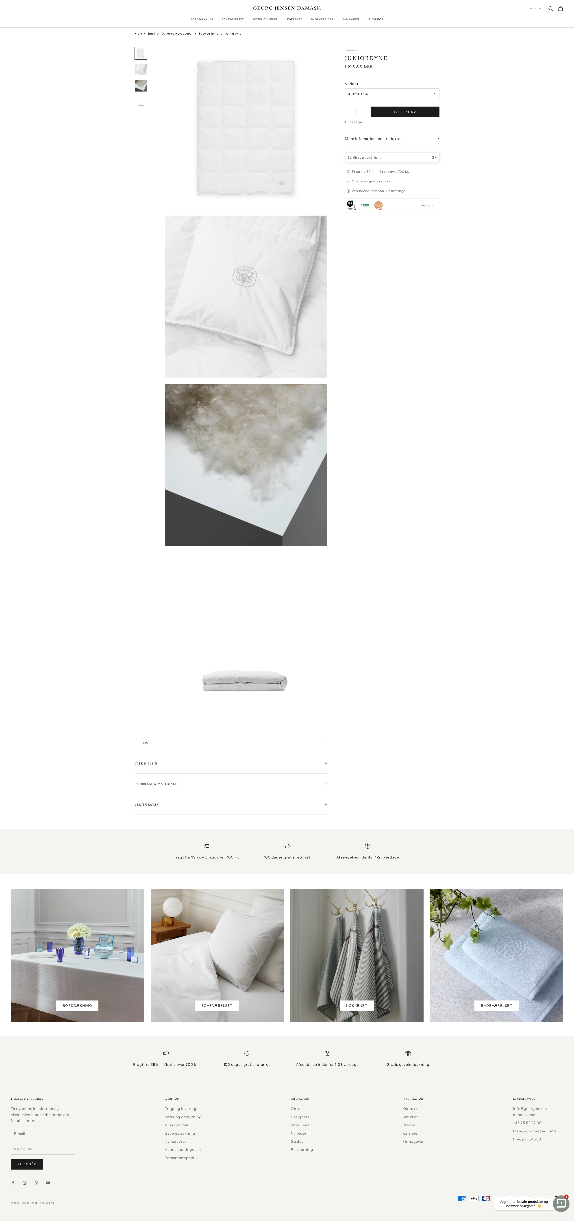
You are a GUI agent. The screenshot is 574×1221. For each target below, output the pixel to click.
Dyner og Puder (265, 19)
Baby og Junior (209, 33)
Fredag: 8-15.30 (527, 1139)
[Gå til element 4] (141, 102)
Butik (152, 33)
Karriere (410, 1133)
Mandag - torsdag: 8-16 (534, 1131)
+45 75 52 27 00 (527, 1123)
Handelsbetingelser (183, 1149)
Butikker (410, 1117)
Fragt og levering (180, 1108)
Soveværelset (233, 19)
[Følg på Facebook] (13, 1183)
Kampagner (351, 19)
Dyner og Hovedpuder (177, 33)
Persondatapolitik (181, 1157)
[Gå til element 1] (141, 53)
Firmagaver (413, 1141)
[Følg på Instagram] (24, 1183)
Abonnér (27, 1164)
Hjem (138, 33)
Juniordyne (233, 33)
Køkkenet (294, 19)
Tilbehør (376, 19)
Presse (408, 1125)
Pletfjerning (302, 1149)
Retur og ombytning (183, 1117)
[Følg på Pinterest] (36, 1183)
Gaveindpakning (180, 1133)
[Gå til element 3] (141, 85)
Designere (300, 1117)
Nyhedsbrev (176, 1141)
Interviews (300, 1125)
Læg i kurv (405, 112)
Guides (297, 1141)
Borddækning (202, 19)
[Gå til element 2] (141, 69)
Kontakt (409, 1108)
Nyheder (299, 1133)
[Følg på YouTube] (48, 1183)
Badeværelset (322, 19)
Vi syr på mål (176, 1125)
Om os (297, 1108)
